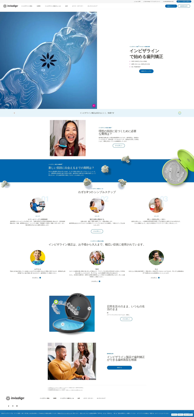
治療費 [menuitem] (38, 6)
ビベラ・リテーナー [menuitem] (77, 6)
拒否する (180, 414)
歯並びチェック (171, 6)
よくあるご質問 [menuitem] (137, 1)
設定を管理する (188, 414)
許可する (174, 414)
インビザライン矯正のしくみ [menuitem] (53, 6)
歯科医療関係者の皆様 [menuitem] (168, 1)
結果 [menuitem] (66, 6)
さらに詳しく (118, 145)
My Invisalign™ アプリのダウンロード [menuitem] (152, 1)
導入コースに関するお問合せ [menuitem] (184, 1)
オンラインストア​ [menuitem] (92, 6)
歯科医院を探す (184, 6)
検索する (119, 367)
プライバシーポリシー (66, 413)
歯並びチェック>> (146, 71)
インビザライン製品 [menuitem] (26, 6)
